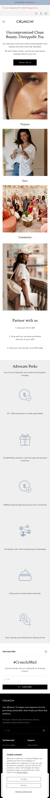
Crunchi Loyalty (9, 745)
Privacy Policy (22, 772)
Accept (24, 779)
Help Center (33, 745)
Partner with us (25, 62)
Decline (24, 785)
